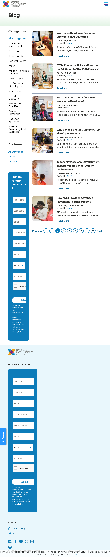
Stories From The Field (16, 105)
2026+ (13, 156)
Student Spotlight (14, 112)
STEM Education (15, 97)
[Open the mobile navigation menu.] (106, 4)
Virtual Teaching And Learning (17, 129)
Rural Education (18, 91)
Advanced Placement (15, 45)
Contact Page (19, 528)
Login (15, 533)
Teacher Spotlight (14, 120)
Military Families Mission (19, 72)
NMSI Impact (16, 78)
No (76, 554)
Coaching (14, 51)
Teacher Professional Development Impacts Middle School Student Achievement (78, 166)
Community (16, 56)
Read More (63, 56)
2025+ (13, 161)
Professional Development (17, 85)
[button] (69, 43)
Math (12, 65)
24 (93, 230)
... (87, 230)
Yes (72, 554)
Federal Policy (17, 61)
